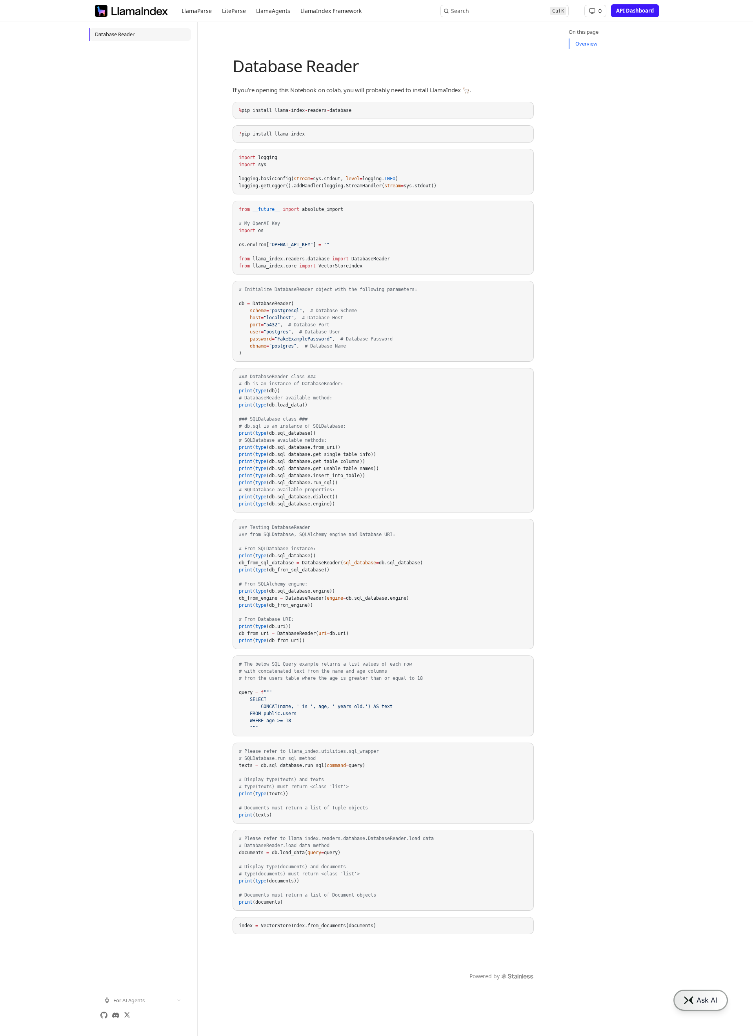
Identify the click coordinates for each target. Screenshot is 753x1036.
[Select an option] (595, 11)
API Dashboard (635, 10)
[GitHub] (103, 1015)
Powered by (484, 976)
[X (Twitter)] (127, 1015)
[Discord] (115, 1015)
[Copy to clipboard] (524, 110)
